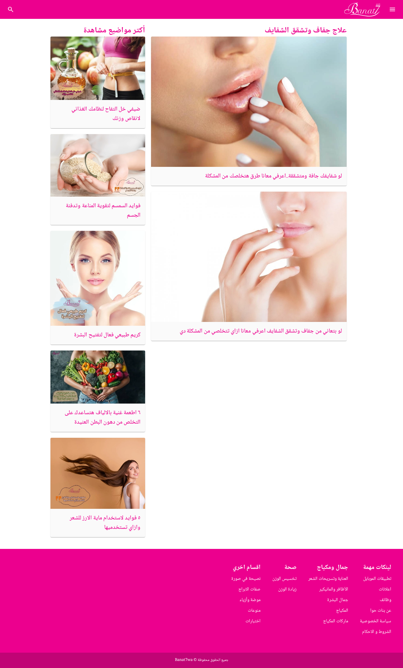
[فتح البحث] (392, 9)
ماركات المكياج (335, 621)
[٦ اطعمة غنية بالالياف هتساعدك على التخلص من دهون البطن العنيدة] (97, 377)
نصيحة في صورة (246, 579)
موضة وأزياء (250, 600)
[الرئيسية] (364, 9)
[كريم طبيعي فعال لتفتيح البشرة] (97, 278)
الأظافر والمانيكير (333, 589)
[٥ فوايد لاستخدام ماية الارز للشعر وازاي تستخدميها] (97, 473)
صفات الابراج (249, 589)
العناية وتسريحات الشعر (328, 579)
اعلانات (385, 589)
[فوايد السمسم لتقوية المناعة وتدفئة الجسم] (97, 165)
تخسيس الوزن (284, 579)
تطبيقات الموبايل (377, 579)
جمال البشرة (337, 600)
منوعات (254, 611)
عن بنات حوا (380, 611)
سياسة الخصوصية (375, 621)
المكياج (342, 611)
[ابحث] (11, 9)
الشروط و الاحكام (376, 632)
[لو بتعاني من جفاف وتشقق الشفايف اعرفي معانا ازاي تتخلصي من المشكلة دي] (249, 257)
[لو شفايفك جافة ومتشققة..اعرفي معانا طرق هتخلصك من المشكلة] (249, 102)
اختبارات (253, 621)
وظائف (385, 600)
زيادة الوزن (287, 589)
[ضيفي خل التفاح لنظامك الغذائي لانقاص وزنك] (97, 68)
